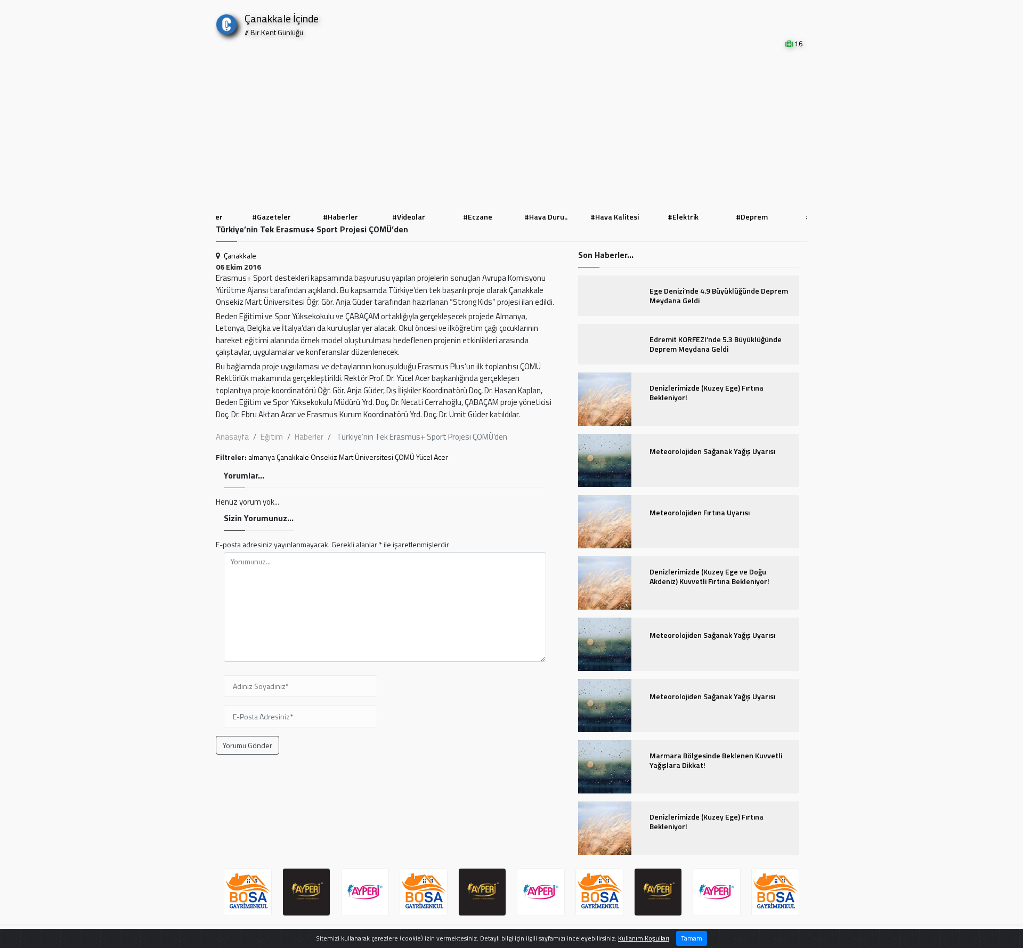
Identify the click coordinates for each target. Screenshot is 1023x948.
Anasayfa (232, 437)
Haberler (309, 437)
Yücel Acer (432, 457)
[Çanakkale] (226, 22)
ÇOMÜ (405, 457)
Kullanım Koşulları (643, 938)
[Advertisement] (511, 129)
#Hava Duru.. (545, 216)
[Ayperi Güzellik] (248, 892)
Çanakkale (240, 255)
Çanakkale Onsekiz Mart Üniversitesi (335, 457)
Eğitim (272, 437)
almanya (261, 457)
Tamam (691, 938)
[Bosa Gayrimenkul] (365, 892)
